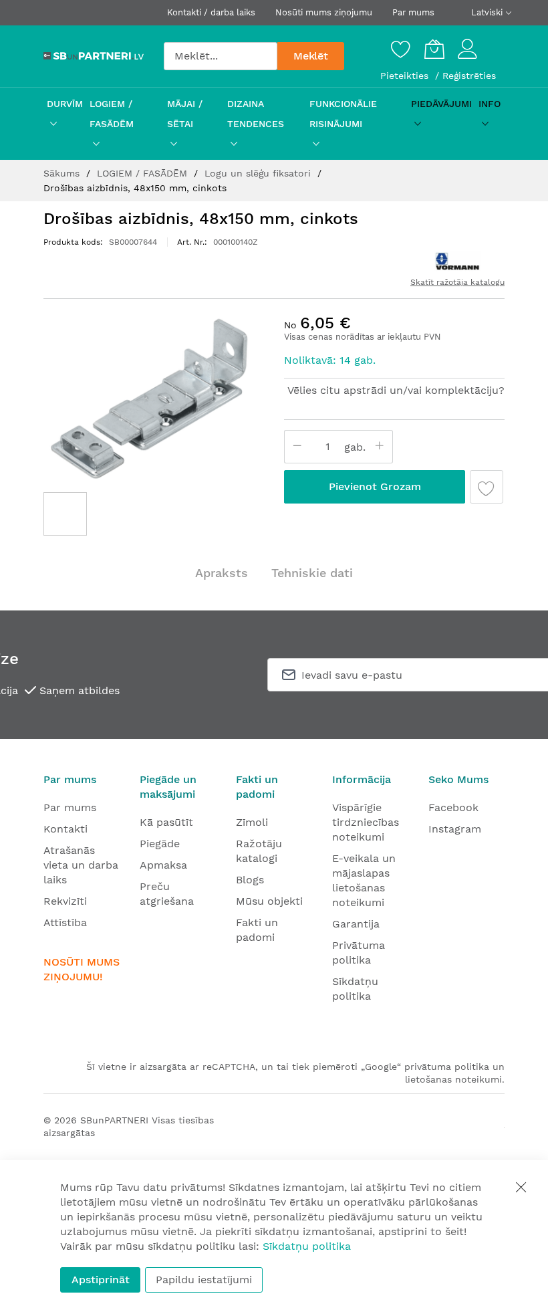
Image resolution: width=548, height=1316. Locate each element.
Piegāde (160, 843)
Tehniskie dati (312, 573)
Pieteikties (406, 75)
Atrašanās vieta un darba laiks (80, 865)
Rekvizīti (65, 901)
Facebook (453, 807)
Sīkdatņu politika (307, 1246)
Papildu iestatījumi (204, 1279)
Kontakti (65, 828)
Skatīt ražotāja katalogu (457, 282)
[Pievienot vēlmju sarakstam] (486, 487)
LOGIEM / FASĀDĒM (143, 173)
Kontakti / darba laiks (211, 12)
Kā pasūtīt (166, 822)
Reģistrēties (469, 75)
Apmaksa (163, 865)
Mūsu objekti (269, 901)
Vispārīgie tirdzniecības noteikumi (365, 822)
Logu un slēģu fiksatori (259, 173)
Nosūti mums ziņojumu (323, 12)
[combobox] (220, 56)
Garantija (356, 923)
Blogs (250, 879)
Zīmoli (252, 822)
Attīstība (65, 922)
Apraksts (221, 573)
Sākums (63, 173)
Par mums (413, 12)
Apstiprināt (101, 1279)
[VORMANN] (457, 261)
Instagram (454, 828)
